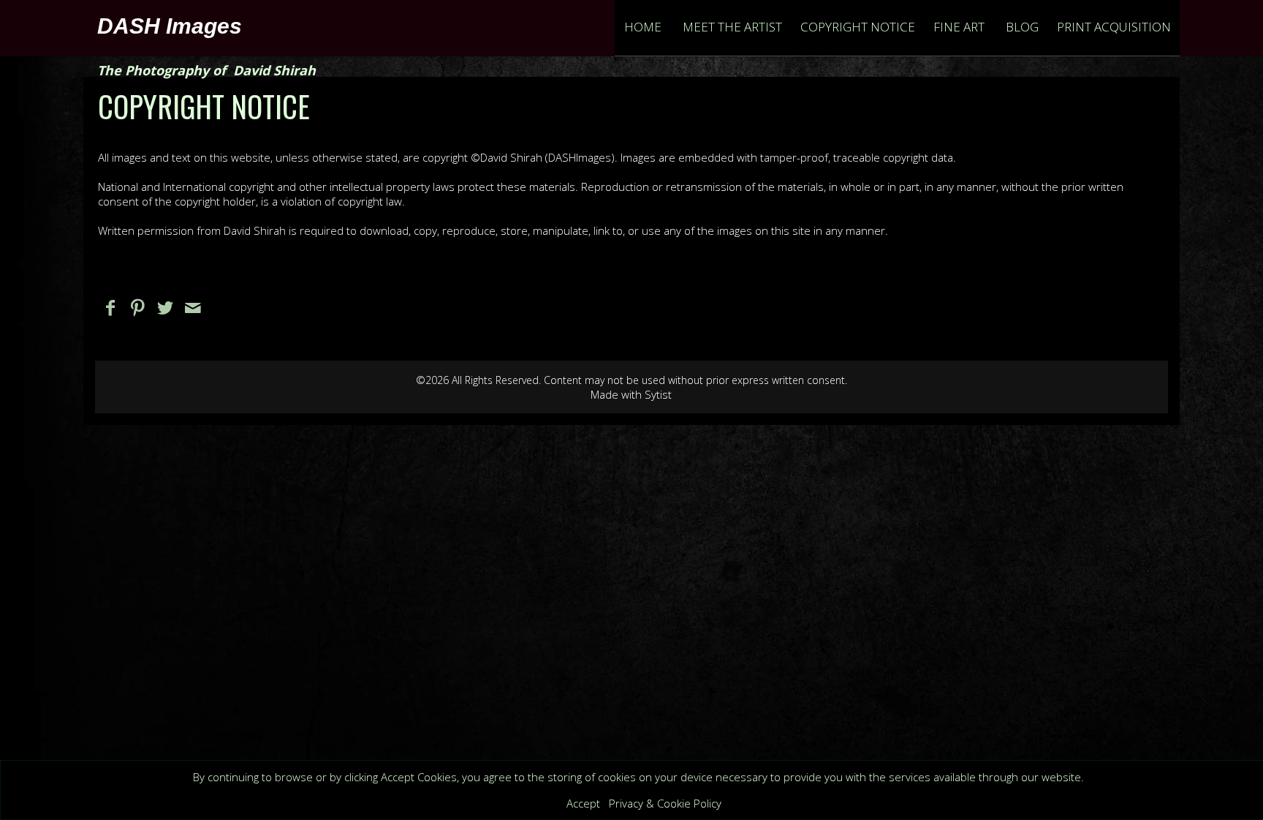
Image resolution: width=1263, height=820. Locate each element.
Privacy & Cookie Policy (665, 803)
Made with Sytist (631, 394)
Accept (583, 803)
